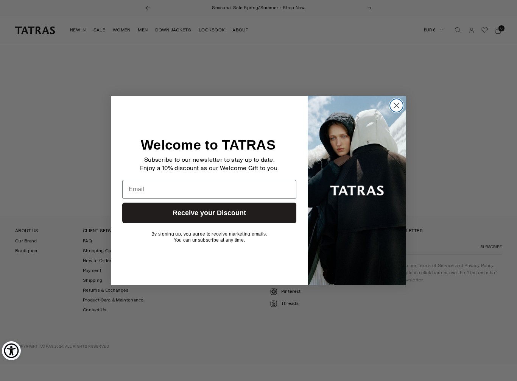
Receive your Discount (209, 213)
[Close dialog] (396, 105)
